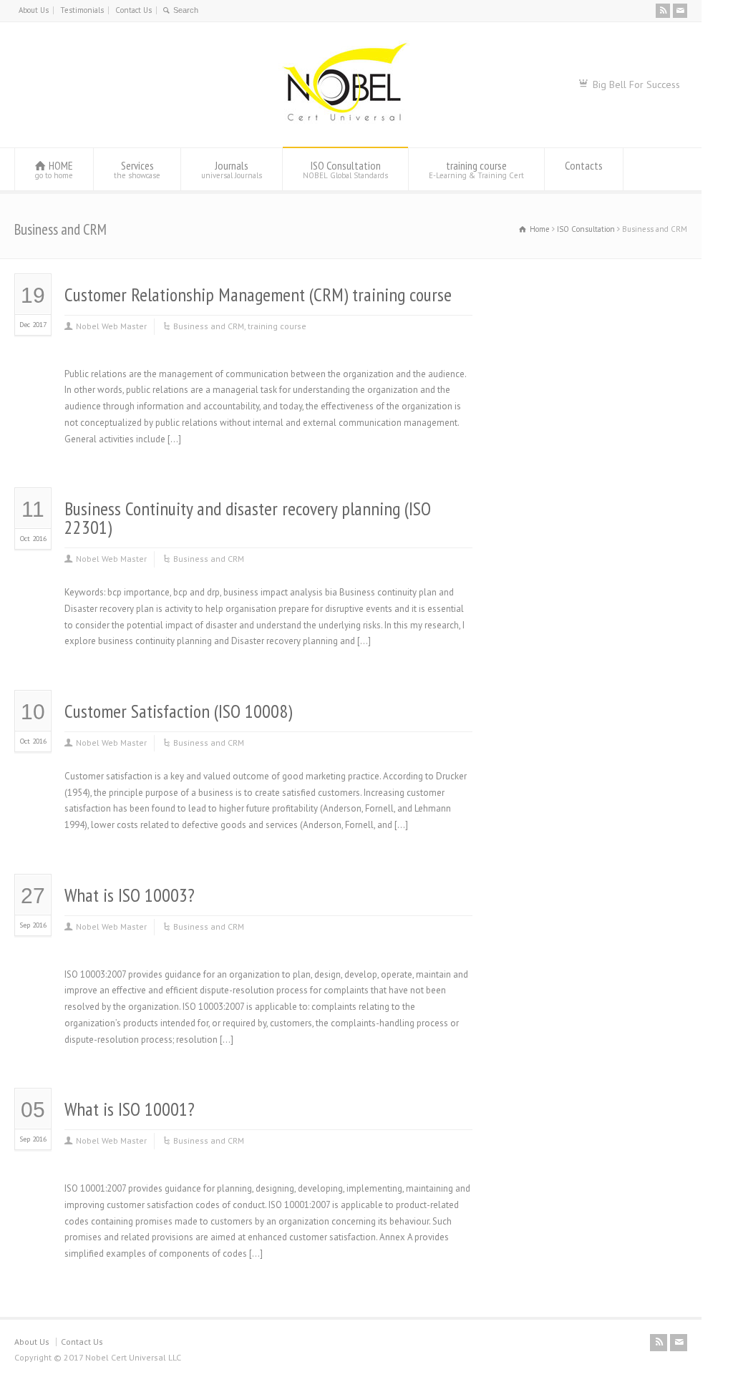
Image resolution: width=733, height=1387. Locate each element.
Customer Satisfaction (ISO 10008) (178, 711)
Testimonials (82, 10)
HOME (54, 169)
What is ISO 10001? (129, 1109)
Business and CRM (208, 326)
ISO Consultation (345, 169)
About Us (34, 10)
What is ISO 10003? (129, 895)
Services (137, 169)
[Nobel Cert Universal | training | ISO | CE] (343, 121)
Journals (231, 169)
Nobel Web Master (111, 326)
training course (476, 169)
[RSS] (663, 11)
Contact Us (133, 10)
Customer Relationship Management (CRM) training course (258, 294)
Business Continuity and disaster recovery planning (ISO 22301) (247, 518)
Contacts (584, 165)
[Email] (680, 11)
